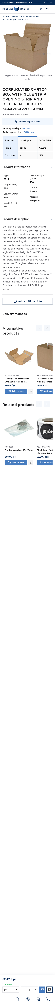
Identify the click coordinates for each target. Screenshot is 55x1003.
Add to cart (18, 391)
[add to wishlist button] (30, 391)
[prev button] (39, 328)
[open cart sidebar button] (48, 999)
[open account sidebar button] (27, 999)
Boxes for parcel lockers (15, 19)
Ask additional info (30, 301)
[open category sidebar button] (6, 999)
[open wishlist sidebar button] (38, 999)
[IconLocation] (41, 9)
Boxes (15, 16)
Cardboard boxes (30, 16)
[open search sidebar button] (17, 999)
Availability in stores (29, 121)
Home (5, 16)
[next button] (47, 328)
